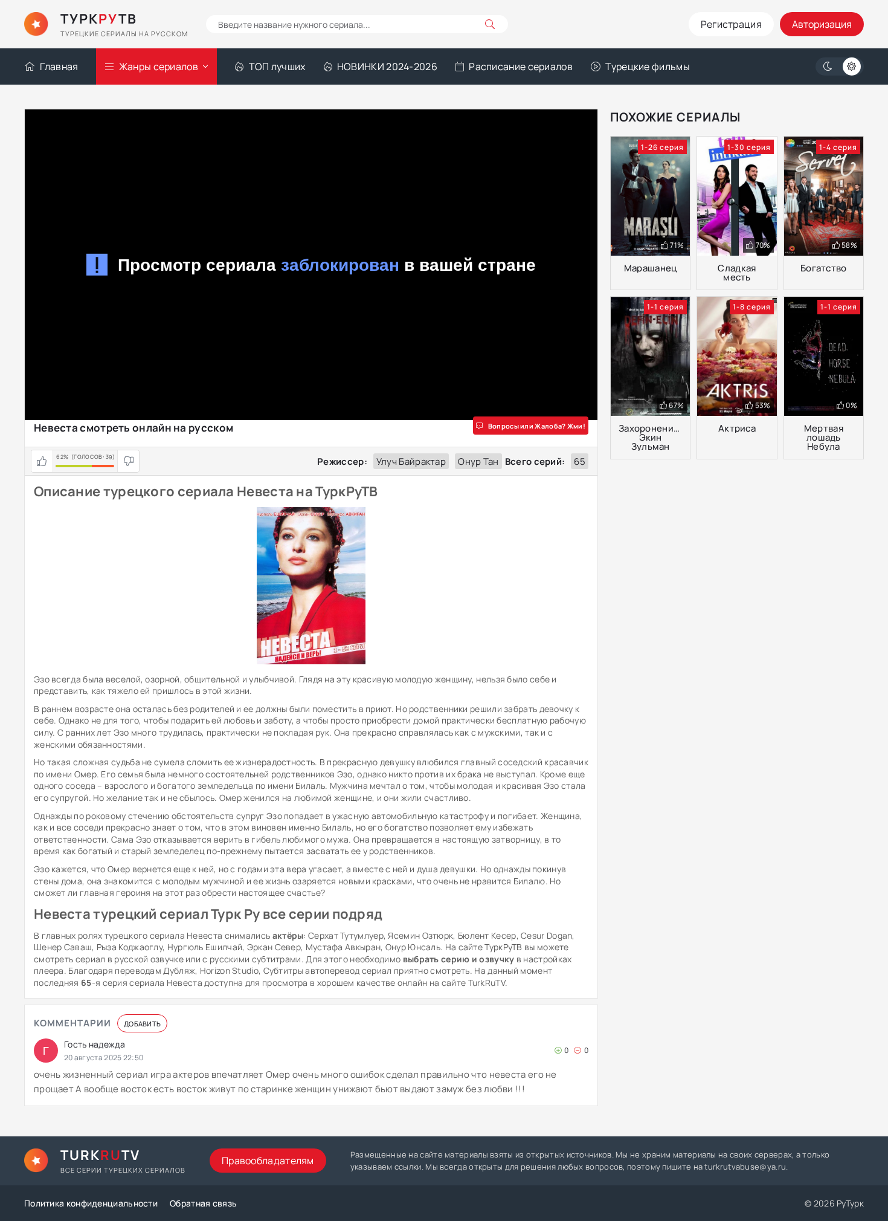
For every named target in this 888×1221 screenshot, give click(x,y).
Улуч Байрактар (411, 461)
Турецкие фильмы (647, 66)
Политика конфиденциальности (91, 1203)
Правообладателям (268, 1160)
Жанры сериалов (158, 66)
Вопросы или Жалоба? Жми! (536, 425)
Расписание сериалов (521, 66)
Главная (59, 66)
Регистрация (731, 24)
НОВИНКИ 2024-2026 (387, 66)
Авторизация (822, 24)
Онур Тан (478, 461)
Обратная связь (203, 1203)
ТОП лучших (277, 66)
